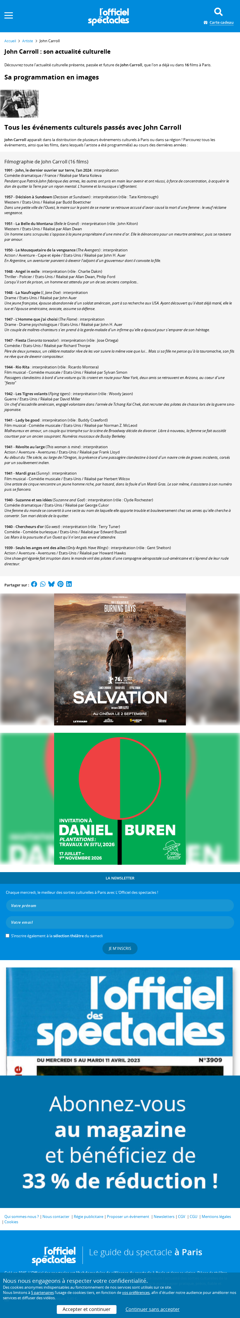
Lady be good (28, 420)
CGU (193, 1216)
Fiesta (21, 340)
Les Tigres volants (31, 393)
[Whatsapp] (43, 585)
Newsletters (164, 1216)
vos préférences (136, 1292)
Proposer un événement (128, 1216)
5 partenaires (42, 1292)
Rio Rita (23, 367)
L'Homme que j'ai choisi (37, 319)
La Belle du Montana (34, 223)
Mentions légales (216, 1216)
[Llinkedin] (69, 585)
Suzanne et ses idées (34, 500)
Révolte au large (30, 446)
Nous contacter (55, 1216)
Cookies (11, 1221)
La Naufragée (28, 292)
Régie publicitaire (88, 1216)
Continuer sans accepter (153, 1309)
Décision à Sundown (34, 196)
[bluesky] (51, 585)
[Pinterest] (60, 585)
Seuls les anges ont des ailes (41, 547)
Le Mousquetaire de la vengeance (46, 250)
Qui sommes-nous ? (21, 1216)
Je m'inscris (120, 948)
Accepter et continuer (87, 1309)
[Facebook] (34, 585)
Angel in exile (28, 271)
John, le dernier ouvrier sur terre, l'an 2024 (53, 170)
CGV (181, 1216)
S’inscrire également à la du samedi (57, 935)
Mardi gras (25, 473)
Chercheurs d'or (30, 526)
